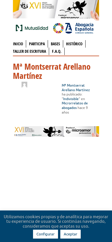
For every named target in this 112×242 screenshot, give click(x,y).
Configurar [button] (45, 234)
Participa (37, 43)
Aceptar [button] (70, 234)
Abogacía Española (73, 27)
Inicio (18, 43)
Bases (55, 43)
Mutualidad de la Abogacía (33, 27)
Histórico (74, 43)
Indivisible (71, 99)
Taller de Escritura (29, 51)
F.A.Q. (56, 51)
